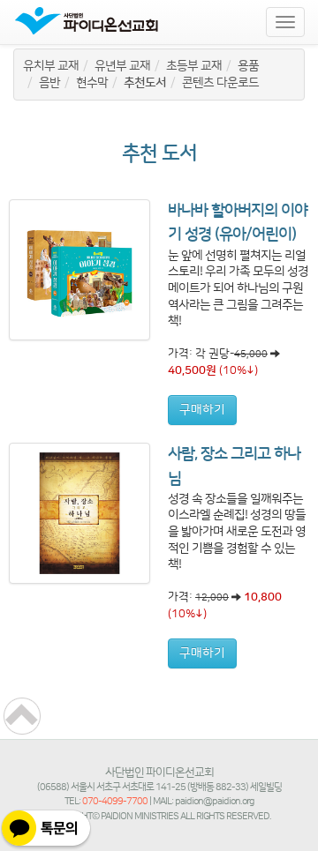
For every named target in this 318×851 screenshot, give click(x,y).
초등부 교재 (194, 66)
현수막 (92, 83)
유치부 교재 (51, 66)
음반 (49, 83)
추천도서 (145, 83)
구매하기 (202, 410)
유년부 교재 (122, 66)
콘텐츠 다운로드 (220, 83)
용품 (248, 66)
